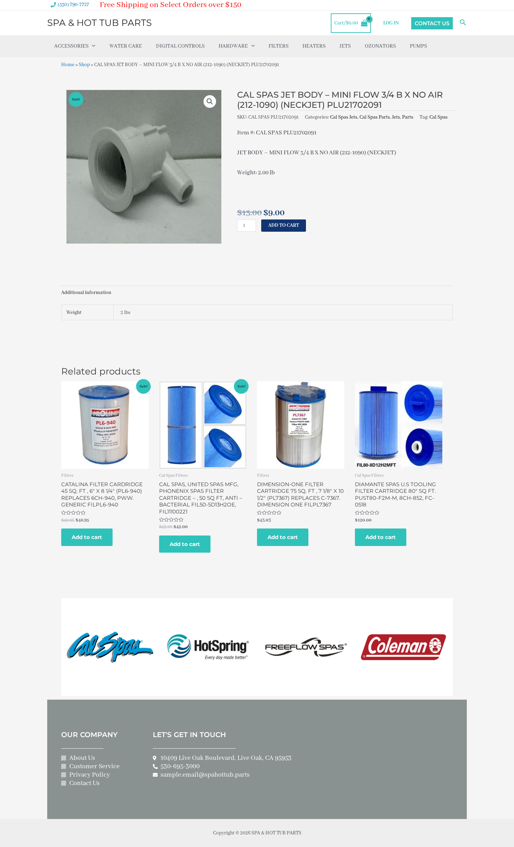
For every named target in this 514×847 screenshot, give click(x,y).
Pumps (418, 46)
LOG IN (391, 23)
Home (67, 65)
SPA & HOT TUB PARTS (99, 22)
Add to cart (283, 225)
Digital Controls (180, 46)
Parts (407, 117)
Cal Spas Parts (374, 117)
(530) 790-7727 (73, 4)
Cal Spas (438, 117)
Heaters (314, 46)
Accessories (71, 46)
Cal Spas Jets (343, 117)
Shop (84, 65)
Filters (278, 46)
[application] (91, 46)
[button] (210, 101)
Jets (345, 46)
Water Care (125, 46)
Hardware (233, 46)
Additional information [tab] (86, 292)
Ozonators (380, 46)
